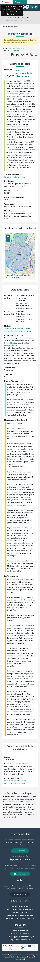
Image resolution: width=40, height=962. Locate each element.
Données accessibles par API (26, 957)
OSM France (14, 277)
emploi (19, 2)
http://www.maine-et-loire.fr (14, 177)
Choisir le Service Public (20, 934)
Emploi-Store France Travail (20, 940)
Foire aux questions (20, 912)
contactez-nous (20, 894)
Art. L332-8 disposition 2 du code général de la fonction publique (19, 342)
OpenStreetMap (20, 275)
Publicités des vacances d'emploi (19, 909)
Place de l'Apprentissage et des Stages (20, 937)
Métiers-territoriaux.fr (20, 931)
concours (6, 2)
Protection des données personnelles (20, 915)
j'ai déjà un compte (21, 856)
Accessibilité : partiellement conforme (20, 918)
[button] (8, 236)
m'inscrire (21, 851)
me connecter (21, 874)
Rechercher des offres (20, 906)
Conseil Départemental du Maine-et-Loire (24, 73)
